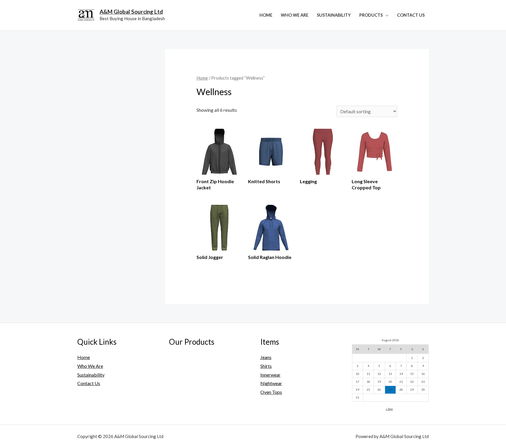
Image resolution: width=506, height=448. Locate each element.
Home (265, 15)
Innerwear (270, 374)
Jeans (265, 357)
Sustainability (334, 15)
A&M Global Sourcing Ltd (131, 11)
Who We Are (294, 15)
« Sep (389, 409)
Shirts (266, 366)
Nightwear (271, 383)
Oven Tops (271, 392)
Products (371, 15)
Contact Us (411, 15)
